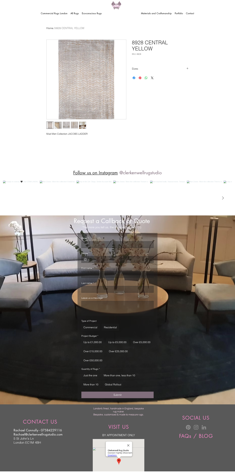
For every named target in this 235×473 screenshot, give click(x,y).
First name (87, 268)
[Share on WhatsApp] (146, 78)
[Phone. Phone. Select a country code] (86, 259)
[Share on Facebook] (134, 78)
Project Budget (89, 335)
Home (49, 28)
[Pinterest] (188, 427)
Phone (85, 253)
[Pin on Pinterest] (140, 78)
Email (84, 238)
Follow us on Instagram (95, 173)
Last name (87, 283)
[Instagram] (196, 427)
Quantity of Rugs (90, 369)
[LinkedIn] (204, 427)
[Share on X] (152, 78)
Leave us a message (92, 298)
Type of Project (89, 320)
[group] (117, 160)
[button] (74, 13)
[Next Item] (223, 198)
